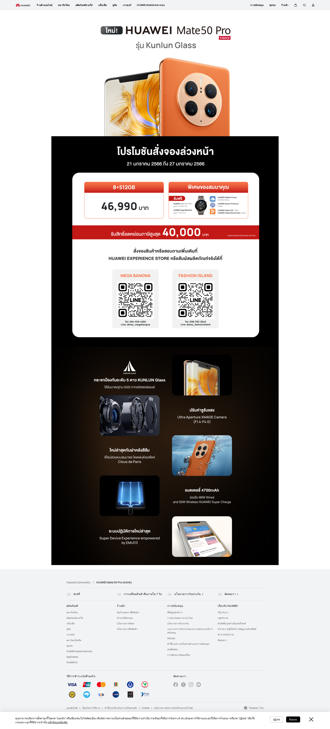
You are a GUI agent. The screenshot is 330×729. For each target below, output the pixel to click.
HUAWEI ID (72, 662)
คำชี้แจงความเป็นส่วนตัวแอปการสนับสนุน (188, 644)
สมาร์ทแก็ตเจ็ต (73, 640)
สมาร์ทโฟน (72, 612)
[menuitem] (89, 612)
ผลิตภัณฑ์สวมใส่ (74, 618)
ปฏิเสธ (276, 719)
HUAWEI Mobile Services (79, 651)
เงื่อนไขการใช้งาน (91, 708)
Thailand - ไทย (256, 708)
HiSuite (171, 638)
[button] (295, 5)
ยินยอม (293, 719)
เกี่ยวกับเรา (223, 612)
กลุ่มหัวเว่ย (223, 618)
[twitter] (183, 685)
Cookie (145, 708)
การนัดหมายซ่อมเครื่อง (178, 655)
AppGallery (72, 656)
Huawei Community (78, 582)
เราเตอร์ (70, 634)
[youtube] (198, 685)
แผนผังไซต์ (72, 708)
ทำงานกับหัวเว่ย (226, 634)
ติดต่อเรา (222, 640)
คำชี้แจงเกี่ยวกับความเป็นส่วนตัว (121, 708)
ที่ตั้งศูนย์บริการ (174, 612)
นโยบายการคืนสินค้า (127, 629)
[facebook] (175, 685)
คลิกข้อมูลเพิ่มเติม (58, 722)
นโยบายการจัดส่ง (125, 623)
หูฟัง (68, 629)
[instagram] (191, 685)
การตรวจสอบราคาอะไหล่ (179, 618)
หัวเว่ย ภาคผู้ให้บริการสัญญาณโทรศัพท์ (237, 629)
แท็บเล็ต (70, 623)
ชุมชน (69, 645)
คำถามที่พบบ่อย (125, 618)
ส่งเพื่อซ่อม (172, 649)
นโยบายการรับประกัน (178, 623)
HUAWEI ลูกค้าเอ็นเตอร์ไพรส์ (232, 623)
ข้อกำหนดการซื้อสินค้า (128, 612)
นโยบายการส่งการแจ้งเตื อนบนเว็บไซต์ (173, 708)
